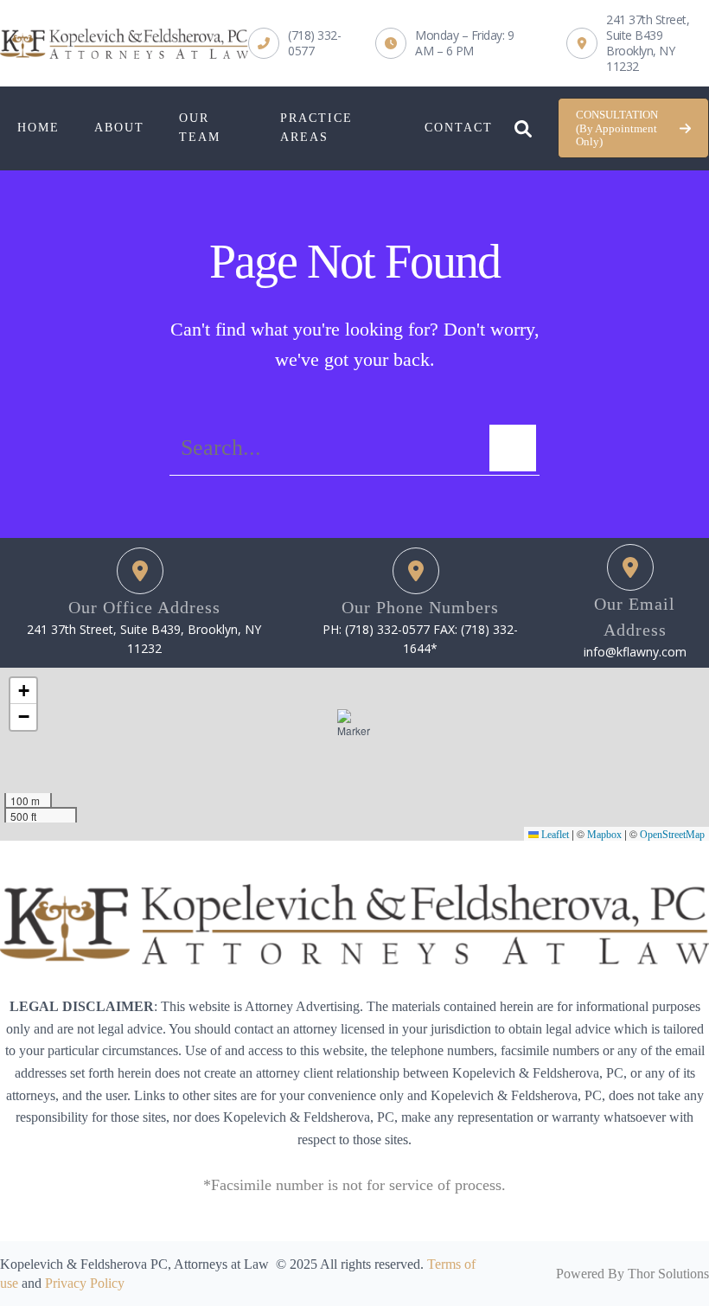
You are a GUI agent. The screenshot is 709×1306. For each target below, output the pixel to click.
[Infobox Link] (294, 43)
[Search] (512, 448)
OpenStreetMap (672, 835)
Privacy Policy (85, 1283)
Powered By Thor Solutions (632, 1273)
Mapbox (604, 835)
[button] (633, 128)
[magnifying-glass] (523, 125)
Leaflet (554, 835)
